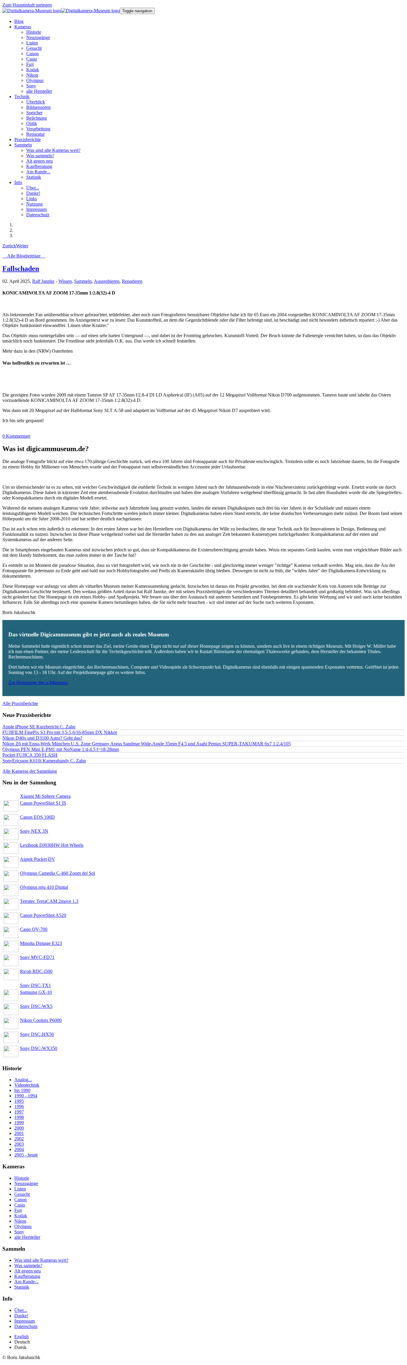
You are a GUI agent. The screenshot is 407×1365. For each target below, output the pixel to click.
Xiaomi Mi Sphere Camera (45, 796)
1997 (19, 1111)
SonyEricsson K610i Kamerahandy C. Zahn (44, 760)
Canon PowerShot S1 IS (43, 803)
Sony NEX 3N (34, 831)
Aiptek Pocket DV (37, 859)
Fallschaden (20, 268)
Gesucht (22, 1194)
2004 (19, 1149)
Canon (20, 1199)
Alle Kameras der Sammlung (29, 771)
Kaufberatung (27, 1276)
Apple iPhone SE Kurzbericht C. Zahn (38, 726)
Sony (19, 1231)
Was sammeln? (28, 1265)
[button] (22, 26)
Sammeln (83, 281)
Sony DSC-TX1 (35, 985)
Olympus (23, 1226)
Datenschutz (26, 1326)
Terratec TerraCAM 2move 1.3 (49, 901)
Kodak (20, 1215)
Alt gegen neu (27, 1270)
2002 (19, 1138)
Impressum (24, 1321)
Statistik (21, 1287)
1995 (19, 1101)
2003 (19, 1144)
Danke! (21, 1315)
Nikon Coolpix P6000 (41, 1020)
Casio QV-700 (33, 929)
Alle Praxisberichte (20, 703)
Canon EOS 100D (37, 817)
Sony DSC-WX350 (38, 1048)
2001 (19, 1133)
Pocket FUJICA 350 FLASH (30, 755)
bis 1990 (22, 1090)
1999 (19, 1122)
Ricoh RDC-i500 (36, 971)
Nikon (20, 1221)
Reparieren (132, 281)
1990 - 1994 (25, 1095)
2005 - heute (26, 1154)
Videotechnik (26, 1085)
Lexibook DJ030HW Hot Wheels (51, 845)
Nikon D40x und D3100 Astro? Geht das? (42, 738)
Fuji (18, 1210)
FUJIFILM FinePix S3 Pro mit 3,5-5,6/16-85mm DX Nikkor (59, 732)
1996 (19, 1106)
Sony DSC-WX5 (36, 1006)
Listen (20, 1188)
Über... (20, 1310)
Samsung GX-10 (36, 992)
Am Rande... (26, 1281)
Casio (19, 1204)
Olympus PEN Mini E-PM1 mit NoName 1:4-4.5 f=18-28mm (60, 749)
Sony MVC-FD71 (37, 957)
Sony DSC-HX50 (37, 1034)
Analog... (23, 1079)
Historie (21, 1178)
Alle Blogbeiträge (23, 255)
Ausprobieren (106, 281)
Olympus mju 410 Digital (44, 887)
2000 (19, 1127)
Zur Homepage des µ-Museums (38, 682)
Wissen (65, 281)
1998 (19, 1117)
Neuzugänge (26, 1183)
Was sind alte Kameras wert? (41, 1260)
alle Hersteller (27, 1237)
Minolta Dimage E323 (41, 943)
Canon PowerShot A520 (43, 915)
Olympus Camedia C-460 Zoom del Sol (57, 873)
